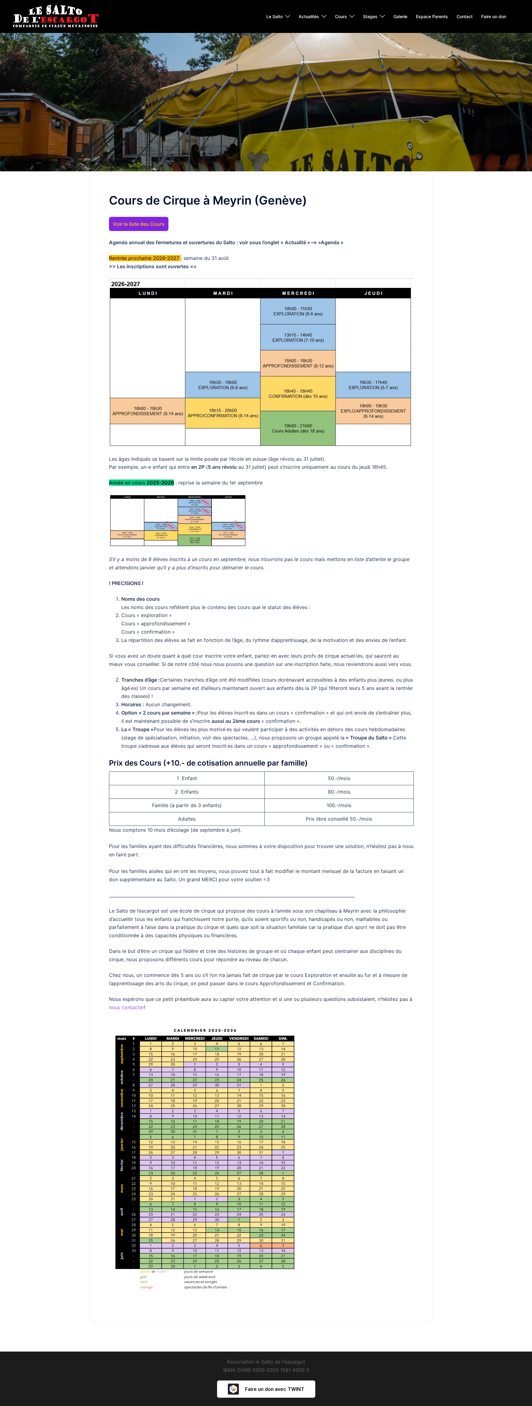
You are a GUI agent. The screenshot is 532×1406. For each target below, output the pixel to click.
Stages (370, 16)
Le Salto (274, 16)
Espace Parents (432, 16)
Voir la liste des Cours (138, 224)
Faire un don (493, 16)
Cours (341, 16)
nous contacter (126, 1007)
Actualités (309, 16)
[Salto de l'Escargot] (55, 16)
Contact (465, 16)
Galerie (400, 16)
